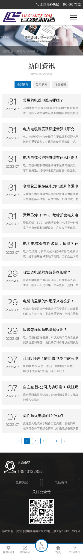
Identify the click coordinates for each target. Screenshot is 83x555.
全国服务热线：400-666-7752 (60, 4)
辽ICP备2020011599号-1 (65, 531)
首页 (22, 51)
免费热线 (21, 482)
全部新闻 (23, 84)
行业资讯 (60, 84)
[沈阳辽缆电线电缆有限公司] (28, 17)
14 (55, 441)
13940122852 (30, 471)
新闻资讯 (33, 51)
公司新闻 (41, 84)
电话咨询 (61, 482)
